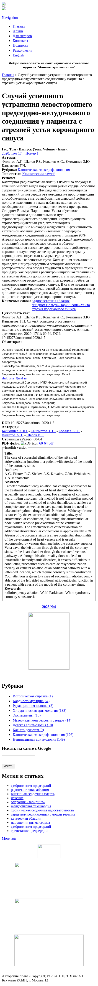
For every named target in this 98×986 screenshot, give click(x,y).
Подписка (20, 45)
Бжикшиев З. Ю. (15, 431)
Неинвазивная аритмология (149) (39, 739)
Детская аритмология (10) (33, 725)
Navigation (10, 18)
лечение (17, 798)
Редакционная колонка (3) (33, 706)
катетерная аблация (26, 818)
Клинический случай (38, 174)
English (18, 55)
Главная (19, 26)
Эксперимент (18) (27, 715)
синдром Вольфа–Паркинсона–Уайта (61, 305)
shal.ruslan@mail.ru (14, 378)
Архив (18, 31)
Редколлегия (22, 50)
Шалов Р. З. (35, 435)
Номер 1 (32, 153)
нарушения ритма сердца (30, 822)
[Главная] (3, 4)
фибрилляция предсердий (31, 786)
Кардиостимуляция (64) (31, 701)
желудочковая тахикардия (31, 806)
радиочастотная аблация (51, 301)
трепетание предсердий (29, 831)
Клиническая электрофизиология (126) (43, 735)
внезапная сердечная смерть (32, 794)
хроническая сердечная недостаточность (42, 810)
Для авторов (22, 36)
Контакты (20, 41)
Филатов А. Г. (12, 435)
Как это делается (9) (28, 730)
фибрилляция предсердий (31, 826)
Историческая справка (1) (33, 696)
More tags (9, 838)
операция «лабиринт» (28, 802)
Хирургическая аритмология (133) (39, 710)
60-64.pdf (46, 443)
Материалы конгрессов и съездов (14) (42, 720)
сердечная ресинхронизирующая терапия (43, 814)
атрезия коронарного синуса (54, 309)
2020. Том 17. (12, 153)
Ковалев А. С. (69, 431)
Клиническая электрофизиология (44, 170)
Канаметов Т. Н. (43, 431)
